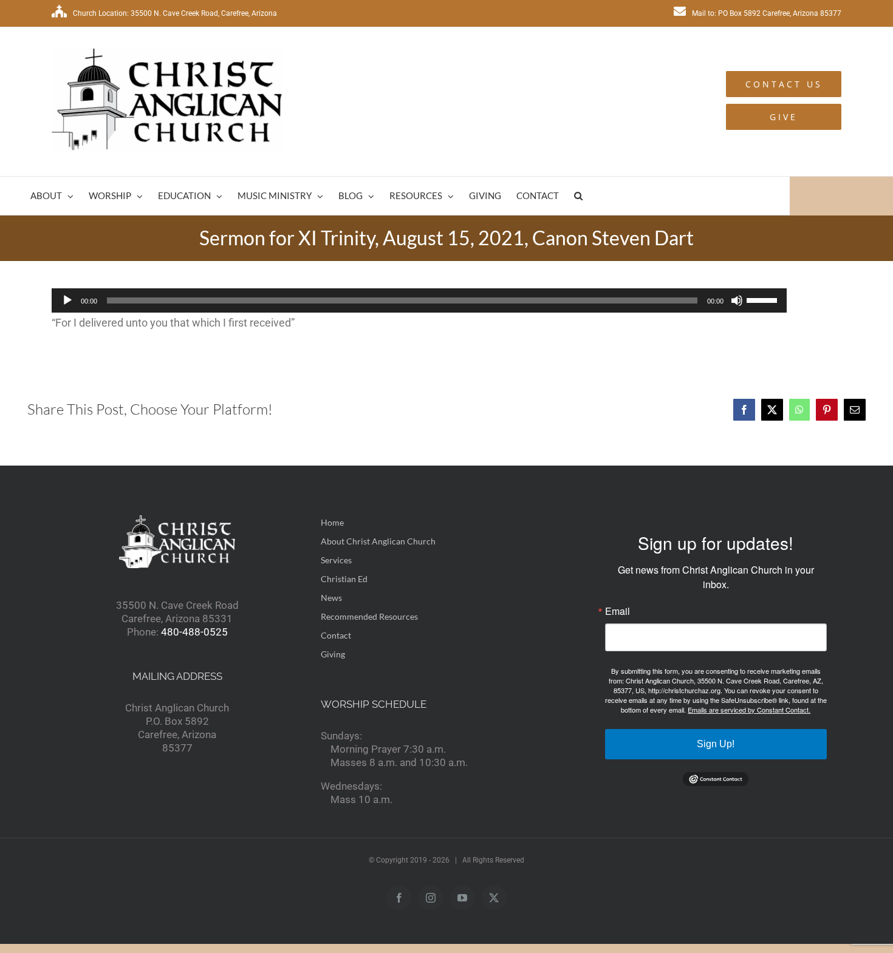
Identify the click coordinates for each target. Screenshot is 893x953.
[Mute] (737, 300)
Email (617, 611)
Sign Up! (715, 744)
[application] (419, 300)
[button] (578, 196)
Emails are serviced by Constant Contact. (749, 709)
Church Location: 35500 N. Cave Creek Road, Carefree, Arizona (175, 13)
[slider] (764, 299)
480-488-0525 (194, 632)
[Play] (67, 300)
